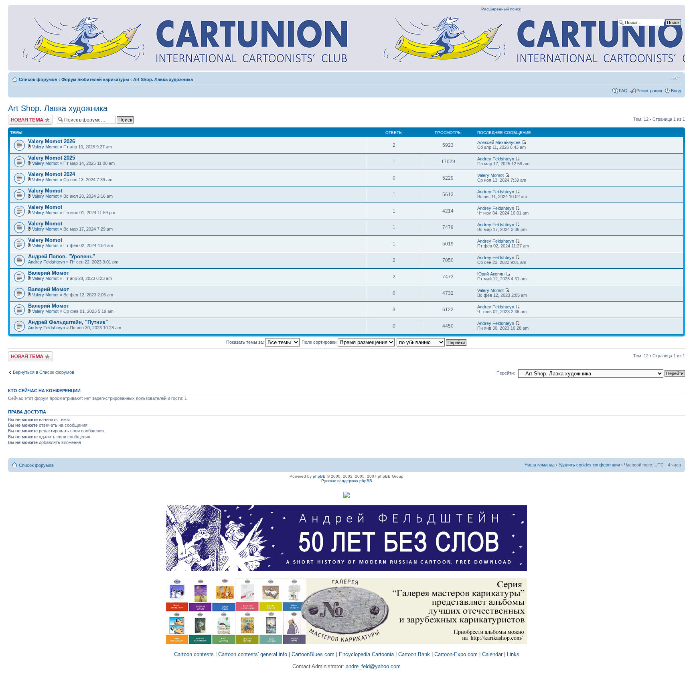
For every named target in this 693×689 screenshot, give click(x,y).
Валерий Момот (48, 273)
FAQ (623, 90)
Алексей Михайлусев (499, 142)
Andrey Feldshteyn (495, 158)
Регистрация (649, 90)
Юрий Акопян (491, 274)
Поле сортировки (320, 342)
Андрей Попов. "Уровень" (61, 256)
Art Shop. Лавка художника (163, 79)
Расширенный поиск (501, 9)
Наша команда (540, 464)
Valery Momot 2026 (51, 141)
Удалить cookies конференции (589, 464)
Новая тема (20, 117)
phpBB (319, 476)
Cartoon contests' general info (252, 654)
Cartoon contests (194, 654)
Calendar (492, 654)
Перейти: (505, 373)
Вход (676, 90)
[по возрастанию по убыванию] (432, 342)
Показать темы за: (245, 342)
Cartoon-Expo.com (456, 654)
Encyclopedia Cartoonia (366, 654)
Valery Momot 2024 (51, 174)
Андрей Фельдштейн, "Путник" (68, 322)
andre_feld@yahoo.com (372, 666)
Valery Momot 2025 (51, 158)
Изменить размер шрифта (675, 77)
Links (513, 654)
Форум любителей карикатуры (95, 79)
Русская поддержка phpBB (346, 480)
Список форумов (38, 79)
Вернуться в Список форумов (43, 372)
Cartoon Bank (414, 654)
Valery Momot (45, 146)
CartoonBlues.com (313, 654)
